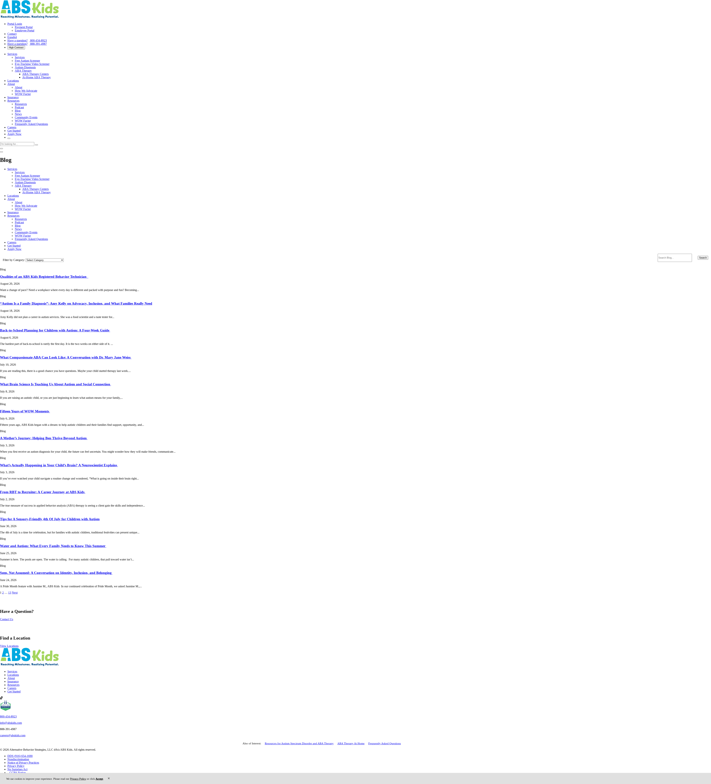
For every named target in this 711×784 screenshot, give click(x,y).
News (18, 114)
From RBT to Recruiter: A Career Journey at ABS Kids (42, 492)
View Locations (9, 645)
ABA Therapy (23, 70)
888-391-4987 (27, 43)
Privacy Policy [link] (78, 778)
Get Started (14, 130)
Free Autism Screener (27, 60)
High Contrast (16, 47)
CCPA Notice (17, 772)
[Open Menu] (1, 151)
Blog (18, 110)
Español (12, 37)
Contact (11, 33)
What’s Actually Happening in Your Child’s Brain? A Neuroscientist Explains (59, 465)
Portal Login (14, 23)
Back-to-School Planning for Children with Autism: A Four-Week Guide (55, 330)
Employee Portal (24, 30)
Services (12, 54)
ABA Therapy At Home (351, 743)
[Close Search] (1, 148)
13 (9, 592)
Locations (13, 80)
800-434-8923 (27, 40)
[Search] (8, 138)
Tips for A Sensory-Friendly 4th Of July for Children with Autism (50, 519)
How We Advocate (26, 90)
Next (15, 592)
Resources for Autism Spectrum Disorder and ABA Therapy (299, 743)
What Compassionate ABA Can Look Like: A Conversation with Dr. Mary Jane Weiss (65, 357)
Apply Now (14, 134)
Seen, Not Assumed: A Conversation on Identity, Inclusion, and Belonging (56, 573)
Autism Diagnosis (25, 67)
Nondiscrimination (18, 759)
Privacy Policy (15, 766)
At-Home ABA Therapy (36, 77)
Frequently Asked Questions (31, 124)
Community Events (26, 117)
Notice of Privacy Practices (23, 762)
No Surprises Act (17, 769)
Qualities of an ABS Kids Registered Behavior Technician (44, 277)
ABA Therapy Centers (35, 74)
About (11, 84)
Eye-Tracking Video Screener (32, 64)
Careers (11, 127)
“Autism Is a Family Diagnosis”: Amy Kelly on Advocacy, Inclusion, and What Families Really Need (76, 303)
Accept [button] (99, 779)
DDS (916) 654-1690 (20, 756)
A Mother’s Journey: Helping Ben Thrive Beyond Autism (44, 438)
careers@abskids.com (12, 735)
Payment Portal (24, 27)
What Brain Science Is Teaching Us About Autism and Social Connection (55, 384)
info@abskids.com (11, 722)
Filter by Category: (14, 260)
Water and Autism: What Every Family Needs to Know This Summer (53, 546)
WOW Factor (23, 94)
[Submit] (36, 144)
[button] (355, 280)
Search (703, 257)
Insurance (13, 97)
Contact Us (6, 619)
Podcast (19, 107)
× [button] (109, 778)
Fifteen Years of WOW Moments (25, 411)
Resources (13, 100)
